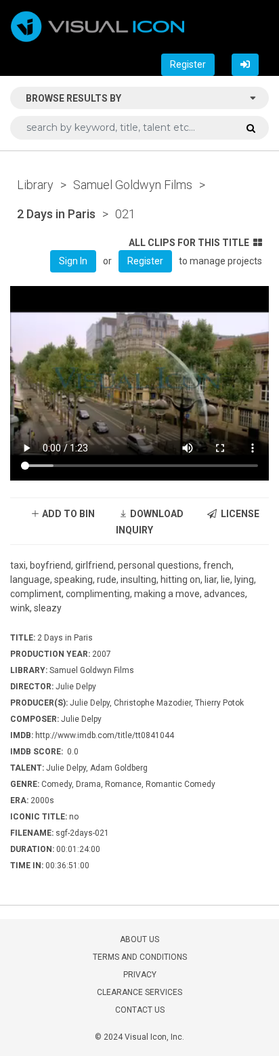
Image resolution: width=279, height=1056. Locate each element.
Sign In (73, 261)
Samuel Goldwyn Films (132, 185)
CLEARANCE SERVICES (139, 992)
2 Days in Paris (56, 214)
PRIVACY (139, 974)
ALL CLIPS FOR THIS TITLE (189, 242)
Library (35, 185)
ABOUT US (139, 939)
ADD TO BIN (67, 513)
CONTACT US (140, 1010)
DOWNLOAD (156, 513)
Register (188, 64)
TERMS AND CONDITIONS (140, 957)
